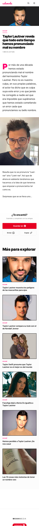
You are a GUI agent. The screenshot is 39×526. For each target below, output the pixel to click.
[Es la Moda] (7, 3)
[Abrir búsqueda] (28, 3)
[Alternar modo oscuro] (34, 3)
